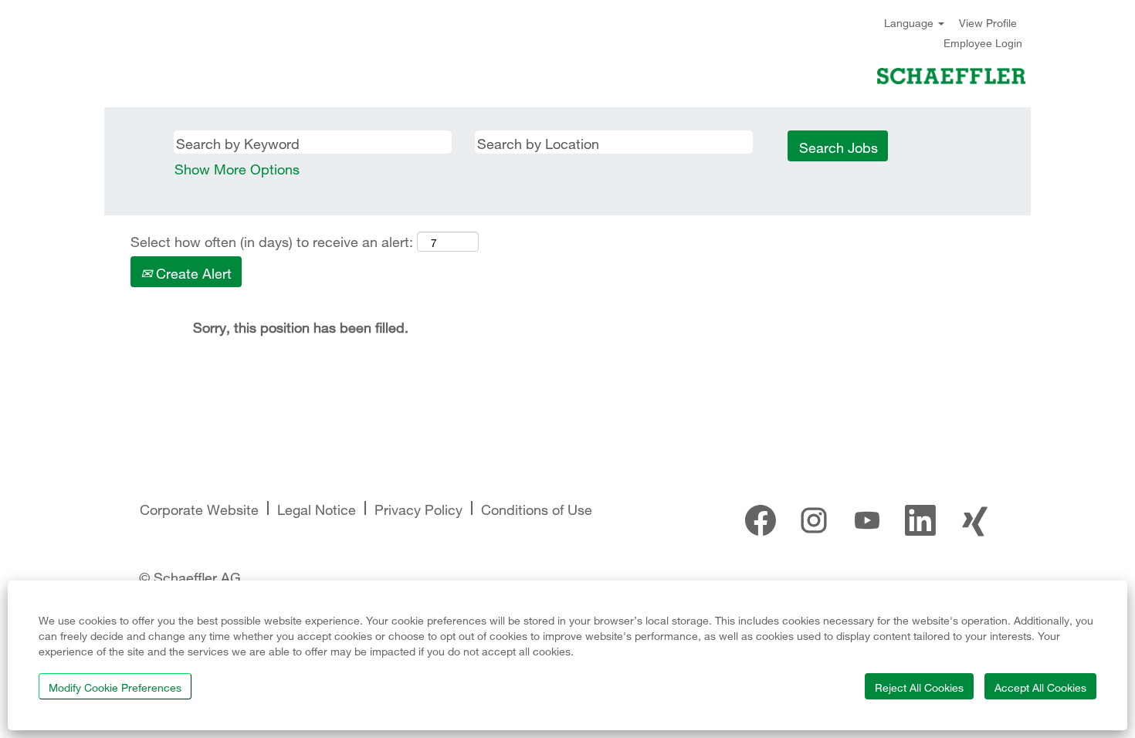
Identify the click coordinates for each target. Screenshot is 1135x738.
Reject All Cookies (919, 685)
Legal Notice (316, 507)
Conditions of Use (536, 507)
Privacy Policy (418, 507)
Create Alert (192, 271)
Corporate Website (199, 507)
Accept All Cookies (1040, 685)
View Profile (988, 21)
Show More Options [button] (237, 167)
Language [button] (910, 21)
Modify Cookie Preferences (115, 685)
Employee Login (983, 43)
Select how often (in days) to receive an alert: (271, 240)
